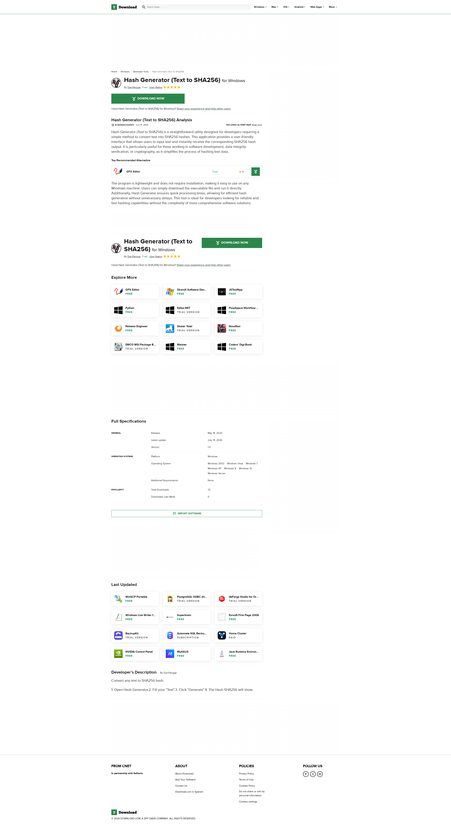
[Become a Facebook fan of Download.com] (306, 774)
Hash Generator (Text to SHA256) (184, 80)
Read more (257, 125)
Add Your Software (185, 779)
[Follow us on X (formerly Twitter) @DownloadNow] (313, 774)
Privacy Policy (246, 773)
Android (298, 7)
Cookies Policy (247, 785)
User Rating (155, 87)
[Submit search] (144, 7)
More (332, 6)
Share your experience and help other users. (204, 109)
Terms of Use (246, 779)
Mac (273, 7)
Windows (259, 7)
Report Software (189, 513)
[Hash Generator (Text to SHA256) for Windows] (116, 83)
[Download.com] (124, 7)
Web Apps (316, 7)
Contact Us (181, 785)
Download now (150, 99)
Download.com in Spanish (189, 791)
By (132, 87)
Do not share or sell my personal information (252, 793)
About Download (184, 773)
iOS (285, 7)
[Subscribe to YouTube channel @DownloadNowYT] (320, 774)
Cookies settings (248, 801)
